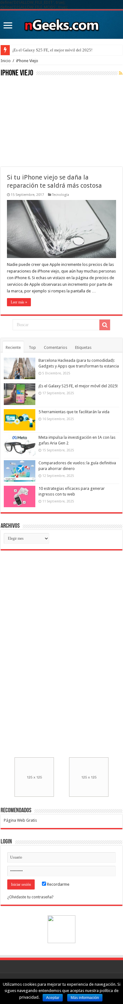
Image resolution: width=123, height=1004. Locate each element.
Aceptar (52, 997)
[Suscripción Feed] (120, 73)
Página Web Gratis (20, 820)
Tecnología (60, 195)
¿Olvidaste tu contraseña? (30, 897)
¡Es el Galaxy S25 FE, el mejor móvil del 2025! (52, 50)
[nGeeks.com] (61, 23)
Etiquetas (83, 347)
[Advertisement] (48, 121)
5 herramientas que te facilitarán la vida (73, 411)
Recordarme (57, 884)
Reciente (13, 347)
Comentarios (55, 347)
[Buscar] (104, 325)
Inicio (6, 60)
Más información (85, 997)
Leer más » (19, 302)
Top (32, 347)
